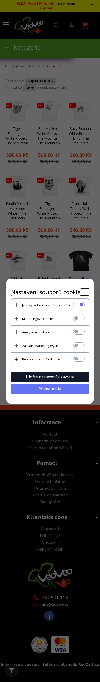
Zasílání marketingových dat (43, 346)
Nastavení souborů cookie (46, 291)
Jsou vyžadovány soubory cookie (46, 305)
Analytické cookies (35, 332)
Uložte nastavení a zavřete (50, 377)
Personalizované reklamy (41, 359)
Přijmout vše (50, 388)
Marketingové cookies (38, 318)
